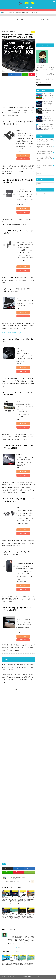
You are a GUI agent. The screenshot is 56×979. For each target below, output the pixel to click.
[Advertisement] (28, 23)
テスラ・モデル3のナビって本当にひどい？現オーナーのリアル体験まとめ (45, 165)
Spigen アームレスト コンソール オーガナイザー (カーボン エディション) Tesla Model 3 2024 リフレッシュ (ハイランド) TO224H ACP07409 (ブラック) (24, 356)
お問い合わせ (31, 7)
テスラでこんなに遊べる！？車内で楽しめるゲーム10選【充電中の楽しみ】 (48, 96)
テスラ (23, 7)
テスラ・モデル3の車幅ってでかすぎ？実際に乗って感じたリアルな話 (48, 103)
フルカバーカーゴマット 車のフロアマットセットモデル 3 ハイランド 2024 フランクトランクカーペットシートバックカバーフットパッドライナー (24, 197)
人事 (27, 7)
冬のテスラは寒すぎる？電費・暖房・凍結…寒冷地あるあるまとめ (44, 152)
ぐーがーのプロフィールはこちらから (28, 10)
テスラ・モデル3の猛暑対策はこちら (11, 333)
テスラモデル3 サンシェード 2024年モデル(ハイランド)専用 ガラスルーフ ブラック (24, 303)
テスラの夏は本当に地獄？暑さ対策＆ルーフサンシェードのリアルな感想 (44, 158)
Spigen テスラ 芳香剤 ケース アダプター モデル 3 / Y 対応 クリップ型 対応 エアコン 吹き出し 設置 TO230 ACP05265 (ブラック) (24, 624)
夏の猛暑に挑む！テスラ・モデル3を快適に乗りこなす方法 (45, 140)
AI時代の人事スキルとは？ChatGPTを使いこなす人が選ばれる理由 (44, 146)
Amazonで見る (23, 155)
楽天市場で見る (23, 158)
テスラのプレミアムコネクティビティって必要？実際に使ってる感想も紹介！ (47, 119)
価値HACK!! (27, 976)
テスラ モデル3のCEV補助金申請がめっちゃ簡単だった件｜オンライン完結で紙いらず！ (47, 127)
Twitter (18, 947)
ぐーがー (10, 934)
